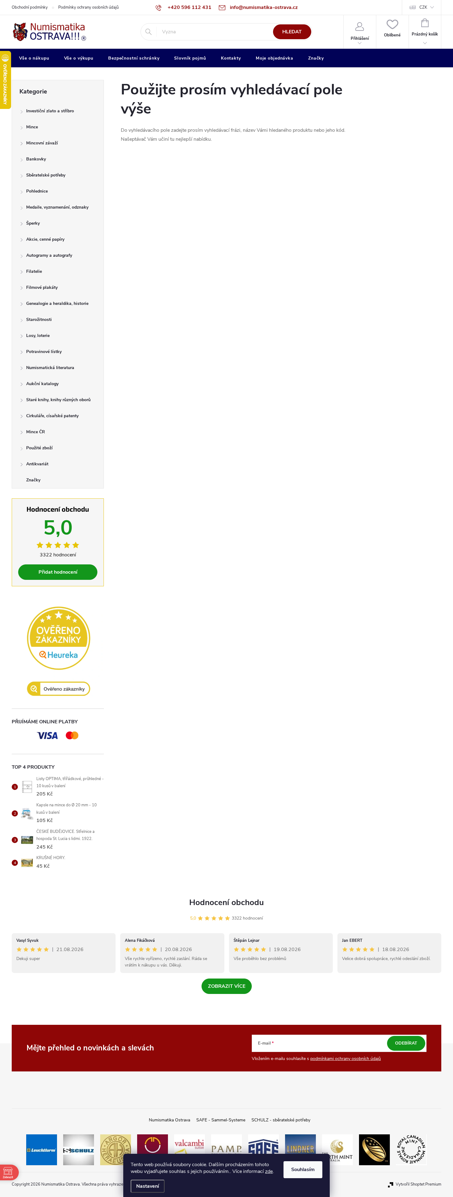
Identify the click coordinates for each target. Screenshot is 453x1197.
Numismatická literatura (50, 368)
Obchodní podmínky (30, 7)
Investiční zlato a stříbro (50, 111)
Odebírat (406, 1043)
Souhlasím (303, 1169)
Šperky (33, 223)
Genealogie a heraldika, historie (57, 303)
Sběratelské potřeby (45, 175)
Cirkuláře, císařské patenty (52, 416)
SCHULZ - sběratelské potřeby (280, 1120)
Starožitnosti (39, 319)
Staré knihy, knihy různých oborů (58, 400)
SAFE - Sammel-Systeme (220, 1120)
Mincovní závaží (42, 143)
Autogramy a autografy (49, 255)
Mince (32, 127)
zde (269, 1171)
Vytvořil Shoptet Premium (418, 1184)
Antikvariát (37, 464)
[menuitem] (34, 58)
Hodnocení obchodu (226, 902)
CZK (423, 7)
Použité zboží (39, 448)
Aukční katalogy (42, 384)
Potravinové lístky (44, 352)
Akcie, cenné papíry (45, 239)
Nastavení (147, 1186)
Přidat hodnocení (58, 572)
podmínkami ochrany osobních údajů (345, 1059)
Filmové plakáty (42, 287)
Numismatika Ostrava (169, 1120)
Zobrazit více (226, 986)
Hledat (292, 31)
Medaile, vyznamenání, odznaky (57, 207)
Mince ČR (35, 432)
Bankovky (36, 159)
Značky (33, 480)
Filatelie (34, 271)
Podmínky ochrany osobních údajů (88, 7)
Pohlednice (37, 191)
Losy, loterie (38, 336)
